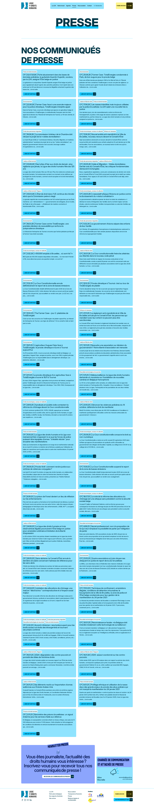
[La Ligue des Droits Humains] (30, 5)
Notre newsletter (122, 799)
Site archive (52, 798)
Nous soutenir (82, 5)
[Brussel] (101, 795)
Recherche (99, 5)
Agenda (68, 5)
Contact (89, 5)
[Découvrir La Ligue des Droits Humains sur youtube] (28, 800)
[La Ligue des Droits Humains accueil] (35, 794)
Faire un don (121, 5)
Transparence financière (75, 794)
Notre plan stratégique (55, 794)
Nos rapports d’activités (55, 796)
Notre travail (61, 5)
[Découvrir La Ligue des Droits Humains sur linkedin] (31, 800)
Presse (74, 5)
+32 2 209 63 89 (127, 779)
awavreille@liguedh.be (125, 777)
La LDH (54, 5)
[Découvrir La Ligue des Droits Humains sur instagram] (25, 800)
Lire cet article (30, 94)
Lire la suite (34, 89)
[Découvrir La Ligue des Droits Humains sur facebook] (22, 800)
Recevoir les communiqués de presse (57, 776)
